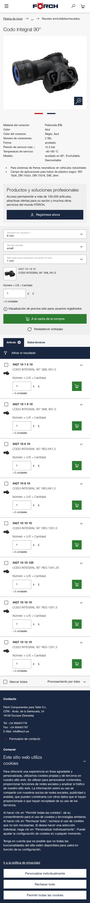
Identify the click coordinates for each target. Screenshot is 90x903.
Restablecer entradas (48, 329)
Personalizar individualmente (45, 873)
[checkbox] (6, 365)
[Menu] (6, 6)
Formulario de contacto (24, 739)
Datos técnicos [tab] (36, 342)
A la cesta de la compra (47, 319)
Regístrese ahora (47, 214)
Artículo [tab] (13, 342)
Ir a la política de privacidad (21, 862)
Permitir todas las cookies (45, 895)
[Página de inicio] (45, 6)
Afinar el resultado (23, 353)
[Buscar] (75, 5)
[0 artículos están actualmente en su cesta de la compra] (83, 6)
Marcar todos (18, 681)
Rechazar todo (45, 884)
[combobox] (46, 235)
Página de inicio (13, 18)
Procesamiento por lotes (64, 681)
